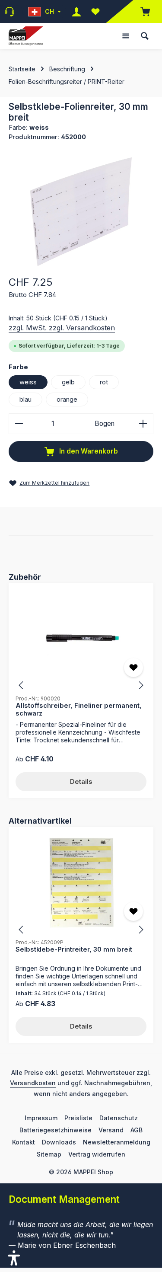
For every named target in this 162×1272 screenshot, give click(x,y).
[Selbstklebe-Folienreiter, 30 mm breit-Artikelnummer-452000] (81, 211)
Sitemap (49, 1154)
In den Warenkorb (87, 451)
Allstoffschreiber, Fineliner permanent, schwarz (79, 709)
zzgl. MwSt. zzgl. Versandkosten (62, 327)
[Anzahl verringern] (19, 423)
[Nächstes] (140, 685)
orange (67, 399)
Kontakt (23, 1142)
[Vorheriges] (22, 685)
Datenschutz (118, 1118)
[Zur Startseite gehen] (26, 36)
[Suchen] (144, 36)
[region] (81, 211)
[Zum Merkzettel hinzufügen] (133, 667)
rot (104, 382)
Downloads (59, 1142)
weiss (28, 382)
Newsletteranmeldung (116, 1142)
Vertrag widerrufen (96, 1154)
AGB (136, 1130)
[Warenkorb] (141, 11)
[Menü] (125, 36)
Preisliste (78, 1118)
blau (25, 399)
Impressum (41, 1118)
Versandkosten (33, 1083)
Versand (111, 1130)
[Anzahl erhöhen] (143, 423)
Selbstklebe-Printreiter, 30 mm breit (74, 949)
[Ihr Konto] (76, 11)
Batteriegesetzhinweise (55, 1130)
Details (81, 782)
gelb (68, 382)
